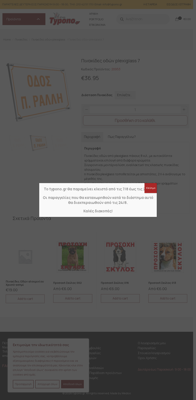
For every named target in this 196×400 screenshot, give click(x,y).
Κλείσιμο (150, 188)
